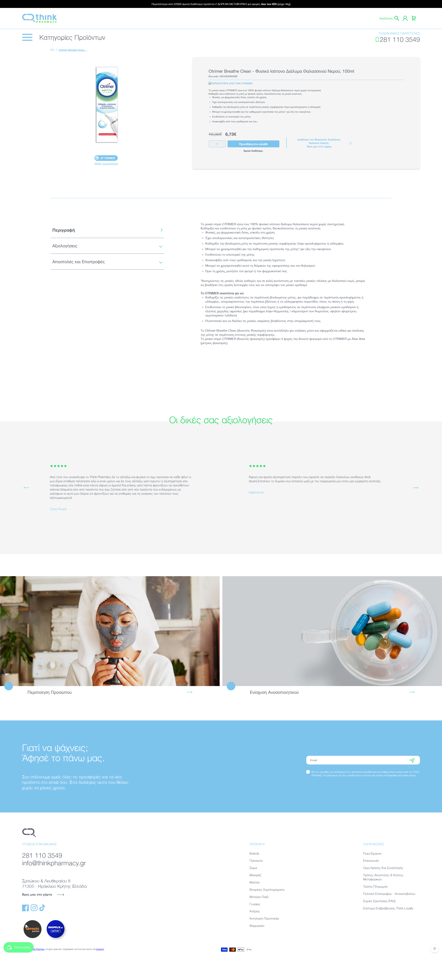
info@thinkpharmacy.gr (54, 863)
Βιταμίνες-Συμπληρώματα (266, 889)
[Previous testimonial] (26, 487)
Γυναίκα (254, 904)
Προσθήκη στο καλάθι (253, 144)
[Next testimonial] (415, 487)
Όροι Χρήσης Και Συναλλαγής (383, 868)
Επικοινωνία (371, 860)
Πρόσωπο (256, 860)
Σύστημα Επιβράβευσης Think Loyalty (388, 908)
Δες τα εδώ (110, 631)
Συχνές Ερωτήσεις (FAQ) (379, 901)
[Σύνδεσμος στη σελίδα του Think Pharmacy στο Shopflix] (56, 941)
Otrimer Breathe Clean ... (73, 50)
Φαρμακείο (256, 926)
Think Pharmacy (38, 949)
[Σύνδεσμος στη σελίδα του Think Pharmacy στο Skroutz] (32, 938)
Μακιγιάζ (255, 875)
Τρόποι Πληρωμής (375, 886)
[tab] (107, 230)
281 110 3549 (400, 39)
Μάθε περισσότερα (106, 163)
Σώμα (253, 868)
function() (100, 949)
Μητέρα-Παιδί (258, 897)
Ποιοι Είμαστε (372, 853)
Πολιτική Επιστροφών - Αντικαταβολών (389, 894)
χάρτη (327, 146)
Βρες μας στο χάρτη (37, 894)
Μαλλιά (254, 882)
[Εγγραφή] (412, 760)
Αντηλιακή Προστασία (264, 918)
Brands (254, 853)
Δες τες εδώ (332, 631)
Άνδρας (254, 911)
